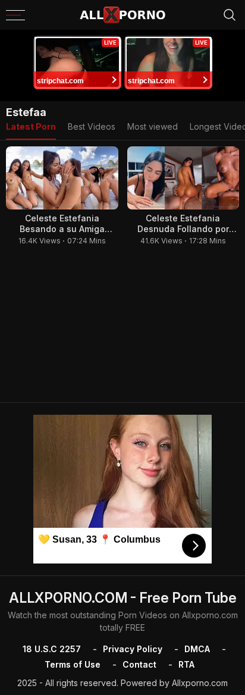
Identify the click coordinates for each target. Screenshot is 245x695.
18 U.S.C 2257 (52, 649)
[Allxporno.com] (122, 15)
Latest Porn (31, 126)
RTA (186, 664)
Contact (139, 664)
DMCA (197, 649)
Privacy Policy (132, 649)
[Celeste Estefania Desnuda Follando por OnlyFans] (183, 177)
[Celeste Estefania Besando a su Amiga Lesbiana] (62, 177)
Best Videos (91, 126)
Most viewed (152, 126)
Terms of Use (72, 664)
